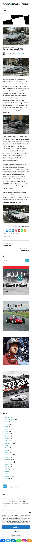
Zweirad (7, 478)
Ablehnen (16, 531)
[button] (29, 512)
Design (6, 427)
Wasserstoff (8, 476)
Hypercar (7, 438)
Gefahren (7, 436)
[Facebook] (7, 230)
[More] (25, 230)
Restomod (7, 464)
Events (6, 434)
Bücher (6, 422)
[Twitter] (10, 230)
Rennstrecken (8, 462)
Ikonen (13, 47)
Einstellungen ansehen (16, 536)
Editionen (7, 429)
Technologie (8, 469)
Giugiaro (5, 233)
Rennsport (7, 460)
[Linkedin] (13, 230)
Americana (7, 417)
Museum (7, 448)
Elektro (6, 431)
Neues (6, 450)
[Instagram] (16, 230)
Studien (7, 467)
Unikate (17, 47)
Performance (8, 455)
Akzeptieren (16, 527)
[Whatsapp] (22, 230)
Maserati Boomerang (8, 236)
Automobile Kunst (10, 419)
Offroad (7, 452)
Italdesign (12, 233)
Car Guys (7, 424)
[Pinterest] (19, 230)
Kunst (6, 445)
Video (6, 474)
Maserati (18, 233)
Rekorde (7, 457)
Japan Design (8, 443)
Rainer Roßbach (20, 53)
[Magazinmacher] (14, 488)
